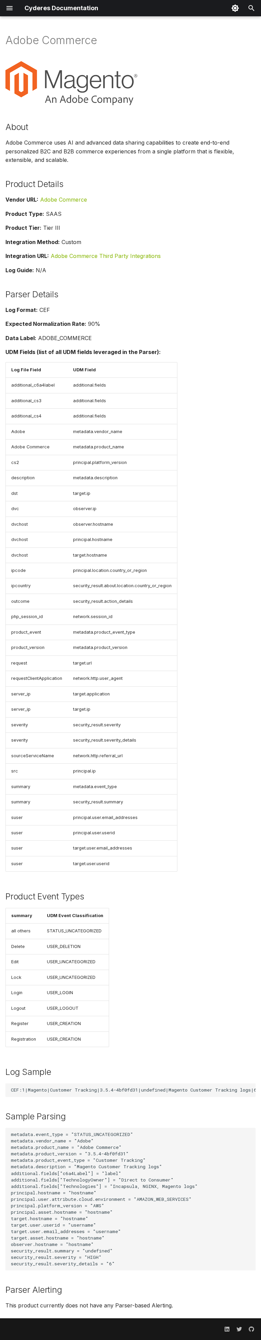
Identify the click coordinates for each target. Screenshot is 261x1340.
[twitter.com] (239, 1329)
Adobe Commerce (63, 199)
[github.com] (251, 1329)
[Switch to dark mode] (235, 8)
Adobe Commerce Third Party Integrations (106, 256)
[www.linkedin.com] (227, 1329)
